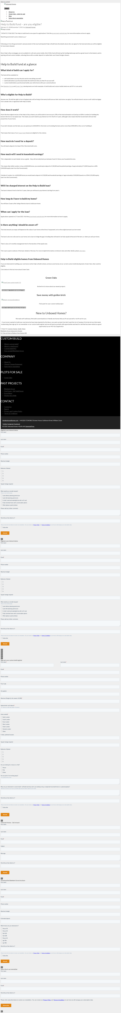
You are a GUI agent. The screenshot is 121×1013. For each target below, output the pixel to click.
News (23, 329)
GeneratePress (29, 426)
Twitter (4, 424)
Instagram (10, 424)
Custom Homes (12, 329)
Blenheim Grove (8, 86)
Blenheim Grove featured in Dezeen (11, 331)
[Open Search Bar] (5, 6)
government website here (59, 33)
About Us (12, 12)
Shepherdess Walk (10, 396)
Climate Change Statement (13, 364)
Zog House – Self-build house (13, 391)
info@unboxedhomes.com (10, 420)
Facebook (17, 424)
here (24, 37)
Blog (10, 16)
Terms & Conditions (10, 413)
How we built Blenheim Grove (14, 351)
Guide (19, 329)
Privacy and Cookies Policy (13, 411)
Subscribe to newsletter (16, 18)
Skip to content (5, 2)
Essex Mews (8, 393)
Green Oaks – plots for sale (17, 14)
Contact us (8, 407)
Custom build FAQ (10, 349)
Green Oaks (19, 86)
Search (6, 409)
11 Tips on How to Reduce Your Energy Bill (14, 333)
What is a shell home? (11, 346)
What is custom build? (11, 344)
